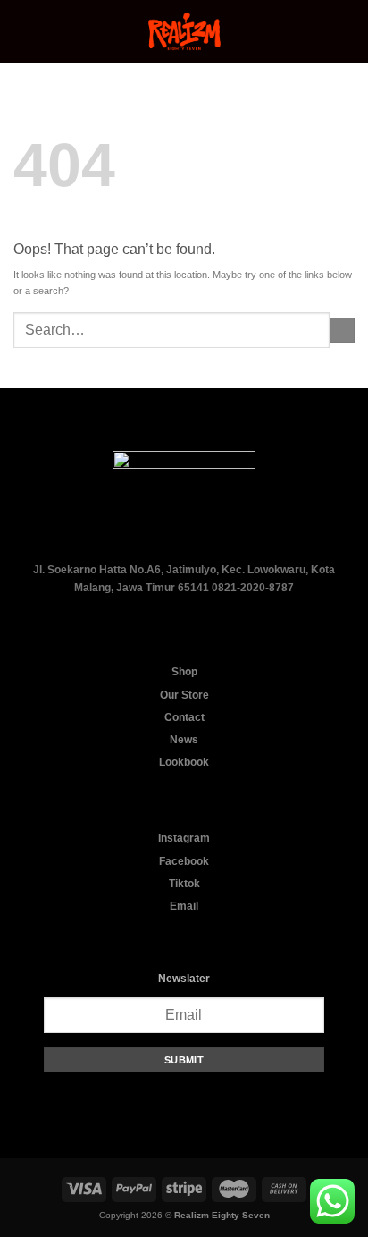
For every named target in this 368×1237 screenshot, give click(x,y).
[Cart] (346, 31)
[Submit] (342, 330)
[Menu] (21, 31)
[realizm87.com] (184, 31)
